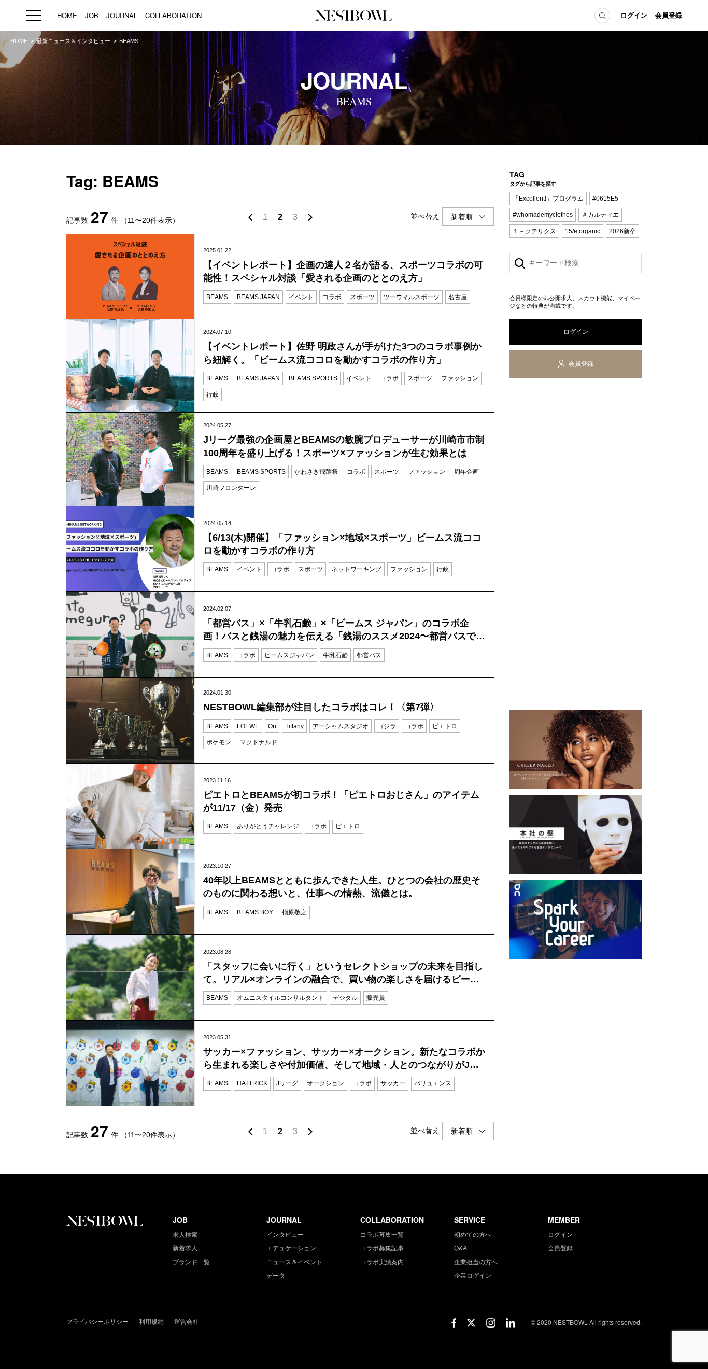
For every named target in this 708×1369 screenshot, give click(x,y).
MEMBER (564, 1220)
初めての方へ (472, 1234)
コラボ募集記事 (382, 1248)
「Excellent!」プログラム (548, 198)
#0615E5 (605, 198)
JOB (91, 15)
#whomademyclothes (543, 214)
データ (275, 1275)
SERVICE (469, 1220)
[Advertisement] (575, 545)
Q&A (460, 1248)
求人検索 (185, 1234)
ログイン (633, 15)
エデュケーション (291, 1248)
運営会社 (186, 1321)
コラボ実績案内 (382, 1262)
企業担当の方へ (476, 1262)
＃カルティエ (600, 214)
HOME (67, 15)
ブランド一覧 (191, 1262)
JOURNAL (121, 15)
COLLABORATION (173, 15)
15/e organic (582, 231)
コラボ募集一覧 (382, 1234)
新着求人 (185, 1248)
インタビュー (285, 1234)
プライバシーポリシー (97, 1321)
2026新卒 (622, 231)
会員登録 (668, 15)
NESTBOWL (354, 15)
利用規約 (151, 1321)
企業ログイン (472, 1275)
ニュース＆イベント (294, 1262)
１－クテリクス (534, 231)
